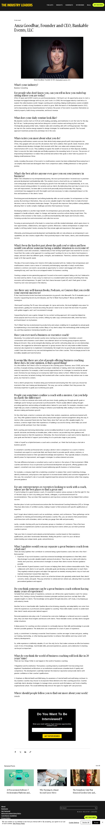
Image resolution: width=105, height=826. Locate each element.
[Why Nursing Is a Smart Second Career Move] (52, 777)
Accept (96, 822)
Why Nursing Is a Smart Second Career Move (49, 791)
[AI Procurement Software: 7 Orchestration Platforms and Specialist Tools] (19, 777)
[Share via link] (30, 752)
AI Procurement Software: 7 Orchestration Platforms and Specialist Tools (18, 791)
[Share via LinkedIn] (25, 752)
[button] (50, 5)
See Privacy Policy (19, 823)
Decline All (85, 822)
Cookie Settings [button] (74, 822)
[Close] (102, 822)
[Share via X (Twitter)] (20, 752)
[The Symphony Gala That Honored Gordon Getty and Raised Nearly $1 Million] (85, 777)
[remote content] (52, 724)
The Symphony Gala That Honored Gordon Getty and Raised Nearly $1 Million (84, 791)
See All (98, 766)
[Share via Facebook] (15, 752)
